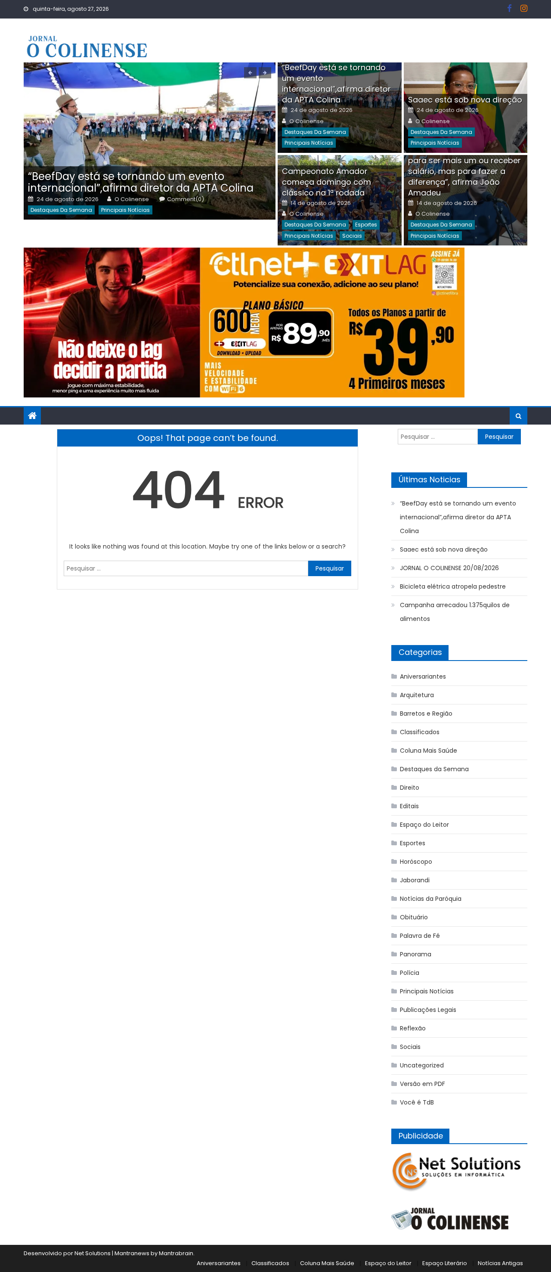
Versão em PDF (422, 1084)
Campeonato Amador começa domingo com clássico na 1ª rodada (326, 182)
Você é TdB (417, 1102)
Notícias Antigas (500, 1263)
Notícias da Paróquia (430, 898)
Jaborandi (415, 880)
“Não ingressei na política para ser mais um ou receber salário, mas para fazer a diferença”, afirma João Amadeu (464, 171)
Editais (409, 806)
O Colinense (132, 199)
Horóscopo (416, 861)
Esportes (366, 224)
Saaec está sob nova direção (465, 99)
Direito (409, 787)
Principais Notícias (125, 210)
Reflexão (413, 1028)
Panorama (415, 954)
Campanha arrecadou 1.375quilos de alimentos (455, 612)
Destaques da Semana (61, 210)
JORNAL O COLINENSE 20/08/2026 (449, 568)
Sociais (352, 235)
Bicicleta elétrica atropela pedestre (453, 586)
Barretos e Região (426, 713)
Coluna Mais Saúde (428, 750)
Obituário (414, 917)
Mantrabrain (176, 1253)
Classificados (420, 732)
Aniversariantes (423, 676)
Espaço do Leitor (424, 824)
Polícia (409, 972)
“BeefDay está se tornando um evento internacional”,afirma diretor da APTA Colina (141, 182)
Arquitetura (417, 695)
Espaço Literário (444, 1263)
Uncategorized (422, 1065)
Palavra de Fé (420, 935)
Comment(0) (185, 199)
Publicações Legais (428, 1009)
